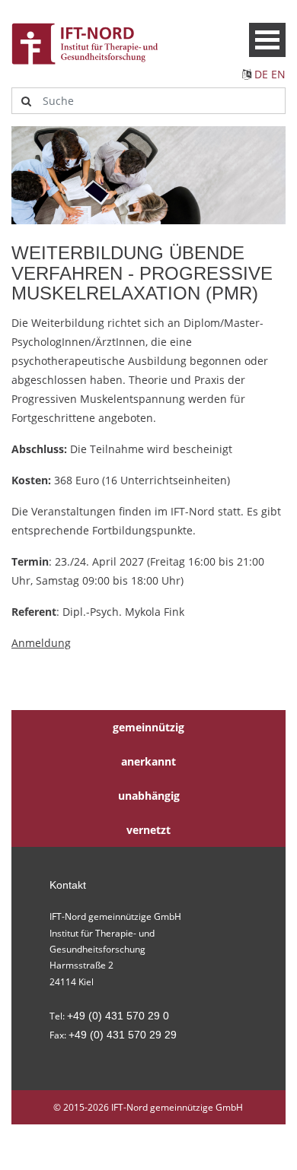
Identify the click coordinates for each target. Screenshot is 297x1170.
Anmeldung (41, 643)
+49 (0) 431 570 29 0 (118, 1016)
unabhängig (149, 795)
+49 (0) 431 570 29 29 (123, 1035)
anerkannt (148, 761)
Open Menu (267, 40)
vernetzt (148, 830)
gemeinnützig (148, 727)
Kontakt (68, 885)
